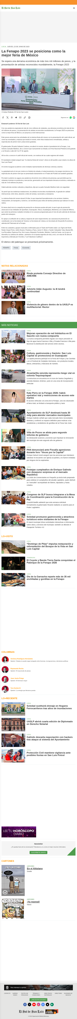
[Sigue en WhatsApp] (70, 117)
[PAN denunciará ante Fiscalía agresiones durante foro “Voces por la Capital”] (13, 455)
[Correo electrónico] (20, 117)
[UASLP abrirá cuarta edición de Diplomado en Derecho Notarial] (13, 724)
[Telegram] (16, 117)
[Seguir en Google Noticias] (73, 117)
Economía (26, 248)
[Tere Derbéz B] (5, 689)
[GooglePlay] (52, 1004)
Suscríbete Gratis (38, 852)
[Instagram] (38, 1004)
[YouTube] (34, 1004)
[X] (7, 117)
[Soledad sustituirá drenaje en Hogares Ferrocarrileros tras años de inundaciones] (13, 709)
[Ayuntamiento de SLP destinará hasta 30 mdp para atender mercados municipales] (13, 418)
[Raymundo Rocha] (5, 669)
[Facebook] (3, 117)
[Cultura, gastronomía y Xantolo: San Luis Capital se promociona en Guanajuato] (13, 358)
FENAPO (6, 248)
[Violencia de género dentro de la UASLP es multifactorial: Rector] (13, 307)
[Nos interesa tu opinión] (38, 987)
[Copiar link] (24, 117)
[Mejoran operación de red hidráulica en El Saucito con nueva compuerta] (13, 338)
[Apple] (47, 1004)
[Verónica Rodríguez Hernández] (5, 660)
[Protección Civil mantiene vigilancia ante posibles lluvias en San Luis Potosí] (13, 756)
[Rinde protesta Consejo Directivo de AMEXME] (13, 276)
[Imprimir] (29, 117)
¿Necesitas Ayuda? (38, 1000)
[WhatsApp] (12, 117)
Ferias (16, 248)
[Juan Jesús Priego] (5, 679)
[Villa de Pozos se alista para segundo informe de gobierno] (13, 436)
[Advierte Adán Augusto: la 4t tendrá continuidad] (13, 292)
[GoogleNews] (43, 1004)
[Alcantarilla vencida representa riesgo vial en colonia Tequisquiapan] (13, 378)
